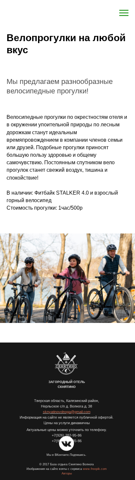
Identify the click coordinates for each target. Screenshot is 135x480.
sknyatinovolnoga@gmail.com (66, 412)
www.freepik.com (95, 469)
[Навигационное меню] (123, 13)
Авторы (67, 473)
